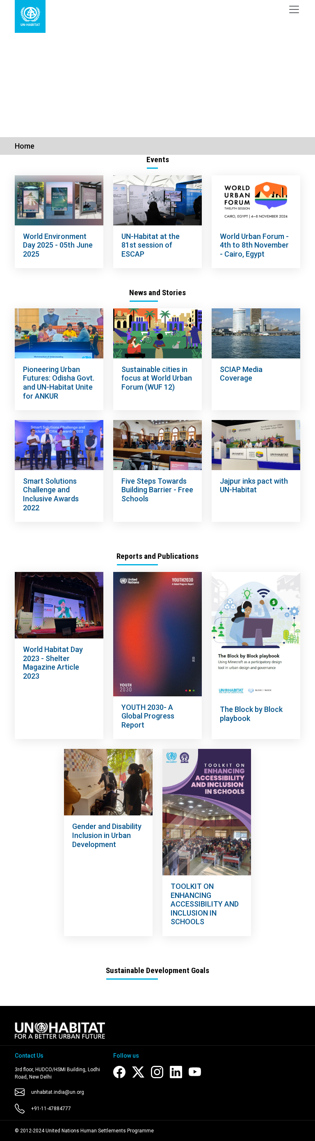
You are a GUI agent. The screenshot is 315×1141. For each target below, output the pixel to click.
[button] (23, 78)
